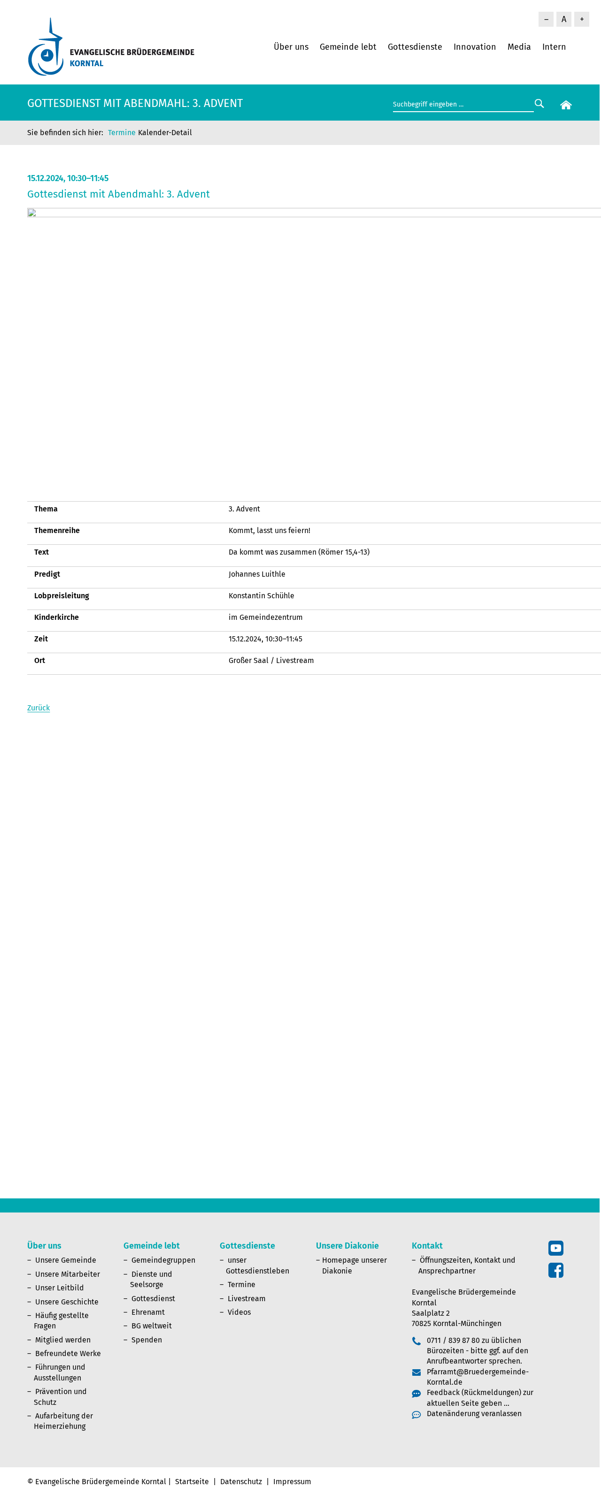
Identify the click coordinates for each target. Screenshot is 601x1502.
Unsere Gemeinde (65, 1260)
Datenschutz (241, 1481)
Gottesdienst (153, 1298)
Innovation (475, 47)
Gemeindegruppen (163, 1260)
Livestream (247, 1298)
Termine (122, 132)
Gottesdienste (415, 47)
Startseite (192, 1481)
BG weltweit (151, 1325)
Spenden (146, 1339)
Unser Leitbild (59, 1287)
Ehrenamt (148, 1312)
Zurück (38, 707)
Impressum (292, 1481)
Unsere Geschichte (67, 1301)
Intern (554, 47)
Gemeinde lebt (348, 47)
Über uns (291, 47)
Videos (239, 1312)
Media (519, 47)
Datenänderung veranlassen (474, 1413)
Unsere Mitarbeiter (67, 1274)
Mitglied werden (63, 1339)
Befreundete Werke (68, 1353)
